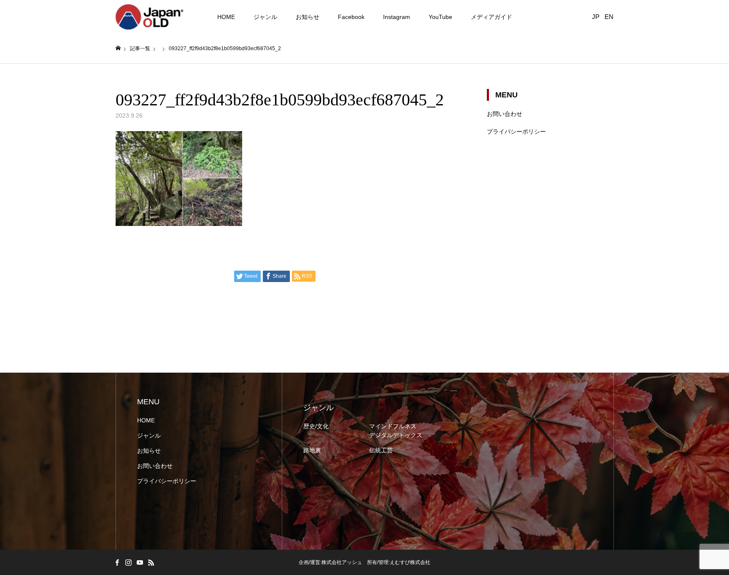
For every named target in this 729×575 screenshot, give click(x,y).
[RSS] (151, 562)
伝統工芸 (381, 450)
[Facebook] (117, 562)
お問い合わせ (504, 113)
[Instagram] (128, 562)
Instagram (396, 16)
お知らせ (307, 16)
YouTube (440, 16)
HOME (226, 16)
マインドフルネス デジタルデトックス (395, 430)
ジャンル (265, 16)
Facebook (351, 16)
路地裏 (312, 450)
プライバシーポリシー (516, 131)
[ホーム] (118, 48)
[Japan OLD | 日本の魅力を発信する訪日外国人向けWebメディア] (150, 17)
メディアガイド (491, 16)
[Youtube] (139, 562)
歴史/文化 (316, 426)
